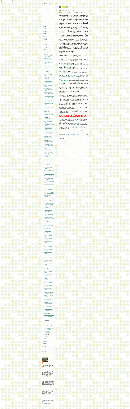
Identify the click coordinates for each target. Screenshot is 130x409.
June (45, 49)
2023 (44, 31)
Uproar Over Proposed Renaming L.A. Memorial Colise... (48, 66)
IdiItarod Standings (47, 313)
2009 (44, 353)
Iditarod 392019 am (47, 228)
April (45, 52)
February (45, 334)
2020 (44, 36)
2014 (44, 344)
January (45, 336)
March (45, 54)
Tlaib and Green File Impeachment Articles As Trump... (48, 89)
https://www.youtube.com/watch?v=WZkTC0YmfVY (70, 76)
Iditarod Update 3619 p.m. (48, 300)
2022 (44, 33)
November (46, 41)
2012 (44, 348)
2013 (44, 346)
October (45, 42)
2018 (44, 338)
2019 (44, 38)
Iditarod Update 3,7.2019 (48, 290)
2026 (44, 26)
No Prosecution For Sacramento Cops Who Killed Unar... (48, 319)
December (46, 39)
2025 (44, 28)
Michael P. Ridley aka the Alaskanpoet (47, 364)
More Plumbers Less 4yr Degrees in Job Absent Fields (48, 137)
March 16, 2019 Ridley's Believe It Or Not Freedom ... (48, 159)
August (45, 46)
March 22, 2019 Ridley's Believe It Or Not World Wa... (48, 128)
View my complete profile (46, 403)
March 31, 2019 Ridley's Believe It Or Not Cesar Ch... (48, 62)
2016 (44, 341)
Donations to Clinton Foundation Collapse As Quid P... (48, 141)
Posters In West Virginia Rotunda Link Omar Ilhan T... (48, 322)
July (45, 47)
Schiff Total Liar (46, 111)
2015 (44, 343)
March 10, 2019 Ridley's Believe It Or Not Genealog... (48, 222)
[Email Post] (87, 134)
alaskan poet (46, 3)
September (46, 44)
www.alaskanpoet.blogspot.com (79, 123)
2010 (44, 351)
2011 (44, 349)
